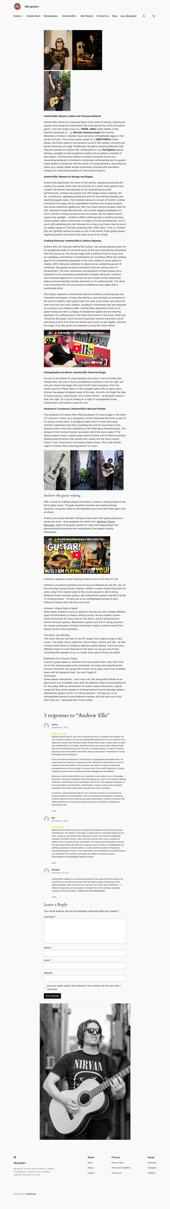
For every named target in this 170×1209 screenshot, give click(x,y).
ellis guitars (32, 6)
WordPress (31, 1194)
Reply (54, 811)
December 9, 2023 (60, 821)
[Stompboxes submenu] (58, 16)
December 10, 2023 (60, 873)
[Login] (143, 16)
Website (48, 973)
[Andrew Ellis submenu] (76, 16)
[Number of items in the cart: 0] (153, 16)
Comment (50, 916)
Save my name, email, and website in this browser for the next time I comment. (83, 987)
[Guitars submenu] (22, 16)
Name (48, 947)
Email (47, 960)
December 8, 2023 (60, 727)
